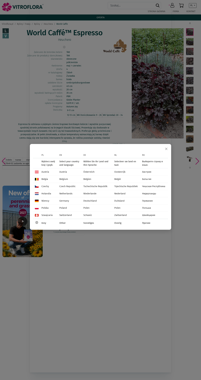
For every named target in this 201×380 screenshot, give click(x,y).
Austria (45, 171)
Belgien (87, 179)
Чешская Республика (153, 186)
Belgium (63, 179)
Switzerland (65, 215)
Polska (45, 207)
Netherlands (65, 193)
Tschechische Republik (95, 186)
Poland (63, 207)
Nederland (119, 193)
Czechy (45, 186)
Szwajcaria (47, 215)
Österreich (89, 171)
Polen (86, 207)
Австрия (146, 171)
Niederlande (89, 193)
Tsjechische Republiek (126, 186)
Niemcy (45, 200)
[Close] (166, 149)
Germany (64, 200)
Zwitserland (120, 215)
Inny (43, 223)
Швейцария (148, 215)
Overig (117, 223)
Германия (147, 200)
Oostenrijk (119, 171)
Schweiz (87, 215)
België (117, 179)
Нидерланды (149, 193)
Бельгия (146, 179)
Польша (146, 207)
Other (62, 223)
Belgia (44, 179)
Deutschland (90, 200)
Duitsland (119, 200)
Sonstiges (88, 223)
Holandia (46, 193)
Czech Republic (67, 186)
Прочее (146, 223)
